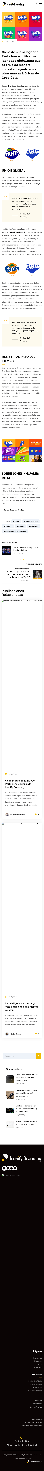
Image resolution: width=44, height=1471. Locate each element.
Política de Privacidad (32, 1426)
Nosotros (38, 1361)
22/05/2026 (13, 997)
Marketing (34, 526)
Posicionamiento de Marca (15, 531)
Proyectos (37, 1358)
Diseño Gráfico (36, 1407)
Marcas (21, 526)
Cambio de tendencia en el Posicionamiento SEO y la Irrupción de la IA (26, 1109)
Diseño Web (37, 1387)
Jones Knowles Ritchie (19, 232)
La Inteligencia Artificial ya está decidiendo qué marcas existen (26, 1093)
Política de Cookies (33, 1422)
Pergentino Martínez (18, 814)
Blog (40, 1364)
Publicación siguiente (33, 564)
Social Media (37, 1404)
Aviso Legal (37, 1419)
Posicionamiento (35, 1391)
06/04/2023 (9, 41)
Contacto (38, 1367)
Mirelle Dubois (15, 1034)
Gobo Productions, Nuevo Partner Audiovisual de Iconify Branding (27, 1077)
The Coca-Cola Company (18, 86)
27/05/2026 (13, 774)
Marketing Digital (35, 1381)
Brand (17, 521)
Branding (8, 526)
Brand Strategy (32, 521)
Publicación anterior (10, 542)
